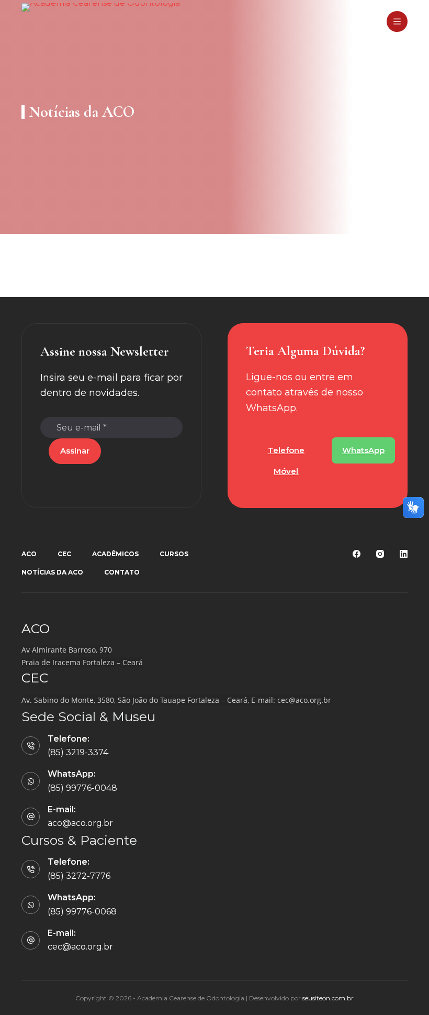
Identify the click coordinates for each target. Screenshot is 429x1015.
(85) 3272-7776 (79, 876)
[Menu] (397, 21)
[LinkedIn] (404, 554)
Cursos (174, 554)
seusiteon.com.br (328, 998)
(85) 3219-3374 (78, 752)
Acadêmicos (115, 554)
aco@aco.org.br (80, 823)
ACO (29, 554)
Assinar (74, 451)
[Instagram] (380, 554)
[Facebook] (356, 554)
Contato (122, 572)
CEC (64, 554)
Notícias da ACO (52, 572)
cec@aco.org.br (304, 700)
